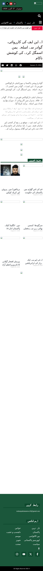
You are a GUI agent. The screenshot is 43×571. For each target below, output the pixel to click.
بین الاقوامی (34, 536)
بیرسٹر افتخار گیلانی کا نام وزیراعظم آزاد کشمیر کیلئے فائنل (11, 264)
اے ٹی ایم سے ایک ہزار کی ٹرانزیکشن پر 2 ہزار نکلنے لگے (33, 263)
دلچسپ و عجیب (13, 532)
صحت (18, 544)
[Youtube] (11, 3)
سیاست (36, 544)
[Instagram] (14, 3)
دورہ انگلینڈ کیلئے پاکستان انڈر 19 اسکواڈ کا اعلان (12, 228)
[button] (39, 16)
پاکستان (36, 532)
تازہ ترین (36, 528)
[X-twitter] (7, 3)
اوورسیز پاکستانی (32, 540)
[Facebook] (3, 3)
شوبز (18, 540)
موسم (18, 536)
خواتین (18, 528)
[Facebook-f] (37, 554)
